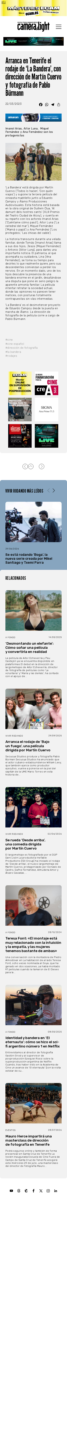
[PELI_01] (20, 409)
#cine (9, 339)
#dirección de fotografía (21, 347)
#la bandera (13, 352)
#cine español (14, 344)
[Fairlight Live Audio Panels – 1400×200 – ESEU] (33, 41)
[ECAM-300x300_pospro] (20, 383)
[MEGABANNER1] (33, 8)
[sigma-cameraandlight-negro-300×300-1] (47, 409)
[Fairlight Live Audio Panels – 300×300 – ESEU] (47, 436)
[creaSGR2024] (47, 383)
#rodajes (11, 356)
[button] (53, 491)
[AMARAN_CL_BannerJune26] (33, 118)
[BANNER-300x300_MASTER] (20, 436)
